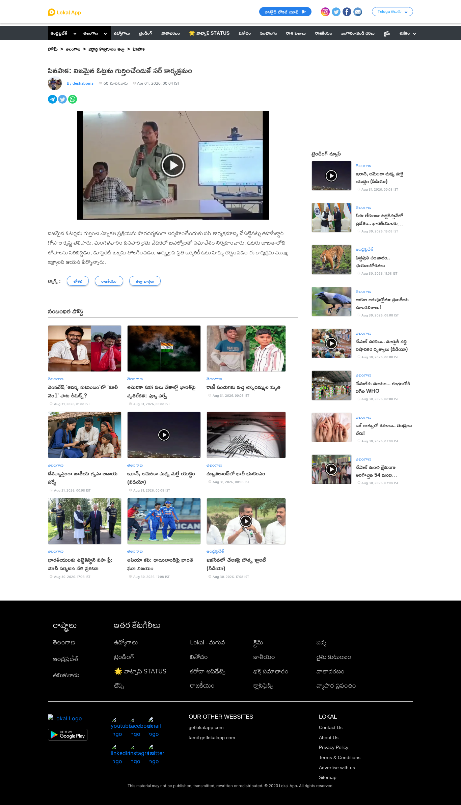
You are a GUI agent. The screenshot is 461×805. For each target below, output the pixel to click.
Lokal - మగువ (207, 642)
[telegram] (53, 103)
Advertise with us (337, 767)
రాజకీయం (202, 685)
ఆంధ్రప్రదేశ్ (59, 32)
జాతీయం (264, 656)
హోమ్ (53, 48)
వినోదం (199, 656)
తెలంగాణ (90, 32)
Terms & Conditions (339, 757)
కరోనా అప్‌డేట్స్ (207, 671)
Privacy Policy (333, 747)
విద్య (321, 642)
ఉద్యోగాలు (126, 642)
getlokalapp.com (206, 727)
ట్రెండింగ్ (124, 656)
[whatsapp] (73, 103)
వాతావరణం (331, 671)
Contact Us (331, 727)
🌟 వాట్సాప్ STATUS (140, 671)
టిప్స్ (119, 685)
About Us (328, 737)
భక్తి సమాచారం (271, 671)
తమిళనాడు (66, 675)
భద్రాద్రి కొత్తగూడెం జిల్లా (106, 48)
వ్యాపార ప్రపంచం (336, 685)
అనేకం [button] (405, 32)
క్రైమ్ (258, 642)
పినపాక (139, 48)
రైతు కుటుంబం (334, 656)
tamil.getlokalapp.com (212, 737)
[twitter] (63, 103)
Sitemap (327, 777)
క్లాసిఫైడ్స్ (263, 685)
